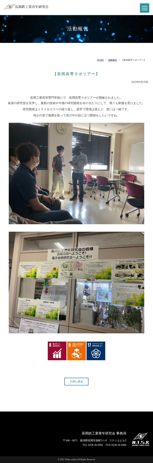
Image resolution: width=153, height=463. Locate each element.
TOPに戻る (76, 381)
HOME (100, 60)
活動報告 (112, 60)
